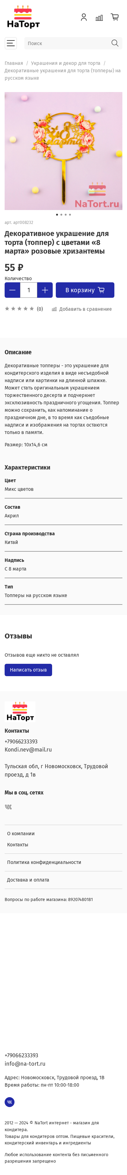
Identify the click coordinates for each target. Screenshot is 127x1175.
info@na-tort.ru (25, 1063)
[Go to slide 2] (61, 215)
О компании (21, 833)
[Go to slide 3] (66, 215)
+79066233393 (21, 742)
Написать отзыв (28, 670)
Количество (18, 278)
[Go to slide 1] (57, 215)
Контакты (17, 845)
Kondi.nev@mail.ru (28, 750)
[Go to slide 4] (70, 215)
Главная (14, 63)
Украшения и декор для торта (65, 63)
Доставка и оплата (28, 880)
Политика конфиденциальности (44, 862)
